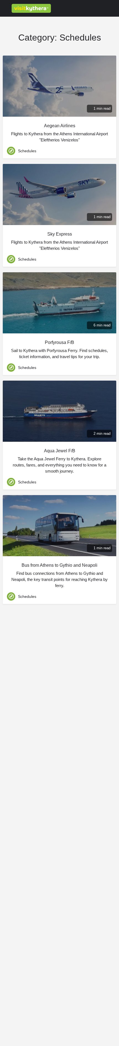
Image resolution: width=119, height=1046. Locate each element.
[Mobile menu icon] (6, 8)
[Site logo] (32, 8)
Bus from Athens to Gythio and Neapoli (59, 565)
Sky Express (59, 234)
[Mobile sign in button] (91, 8)
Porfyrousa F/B (59, 342)
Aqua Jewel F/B (59, 450)
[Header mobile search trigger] (113, 8)
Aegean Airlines (59, 125)
